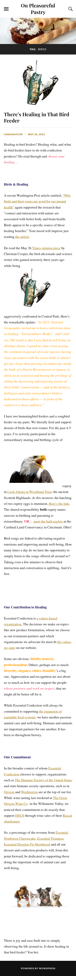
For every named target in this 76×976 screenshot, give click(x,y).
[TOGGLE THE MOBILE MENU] (6, 9)
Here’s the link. (59, 503)
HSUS (19, 815)
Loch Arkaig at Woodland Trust (29, 491)
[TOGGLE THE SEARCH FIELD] (70, 9)
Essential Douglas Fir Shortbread (27, 844)
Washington (29, 791)
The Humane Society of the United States (43, 780)
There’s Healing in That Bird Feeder (36, 117)
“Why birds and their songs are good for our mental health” (37, 201)
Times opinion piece (46, 248)
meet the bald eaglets (48, 521)
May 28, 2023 (36, 134)
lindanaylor (13, 134)
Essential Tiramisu (50, 838)
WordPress (47, 968)
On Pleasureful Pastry (38, 8)
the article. (22, 236)
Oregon (9, 791)
